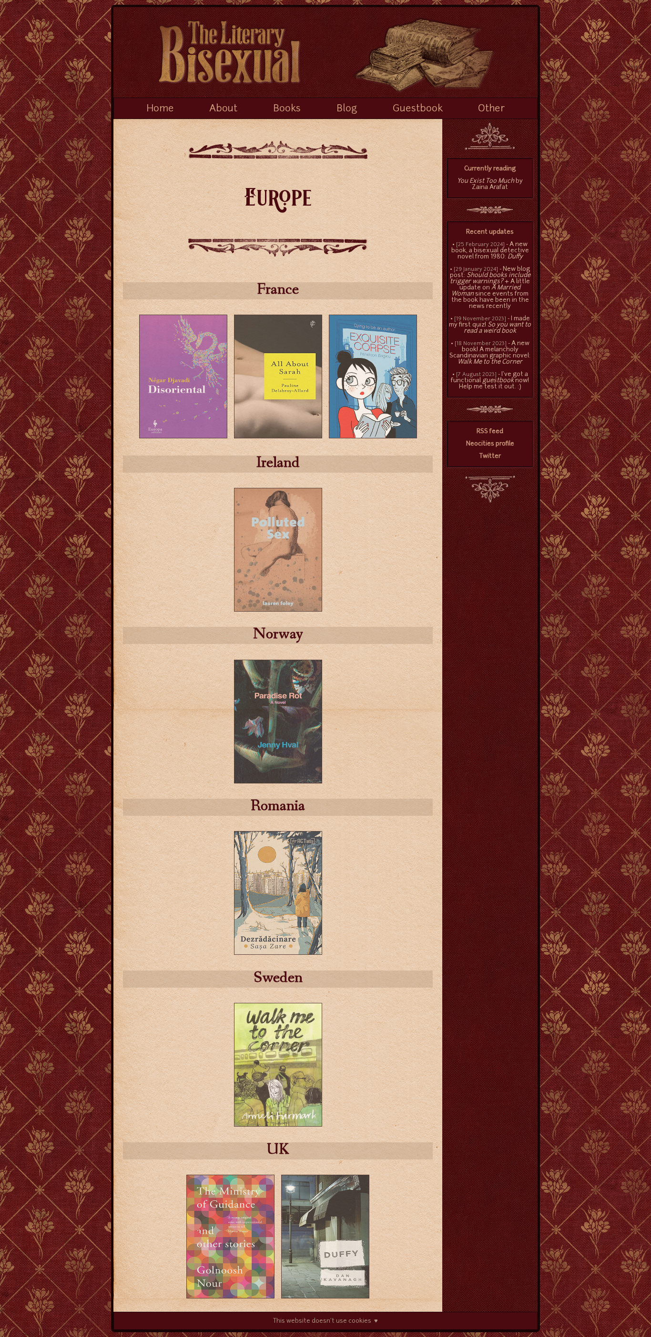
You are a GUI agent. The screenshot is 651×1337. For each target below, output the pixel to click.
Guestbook (418, 109)
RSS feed (490, 431)
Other (491, 109)
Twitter (490, 456)
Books (287, 109)
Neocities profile (490, 444)
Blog (346, 109)
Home (160, 109)
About (223, 109)
